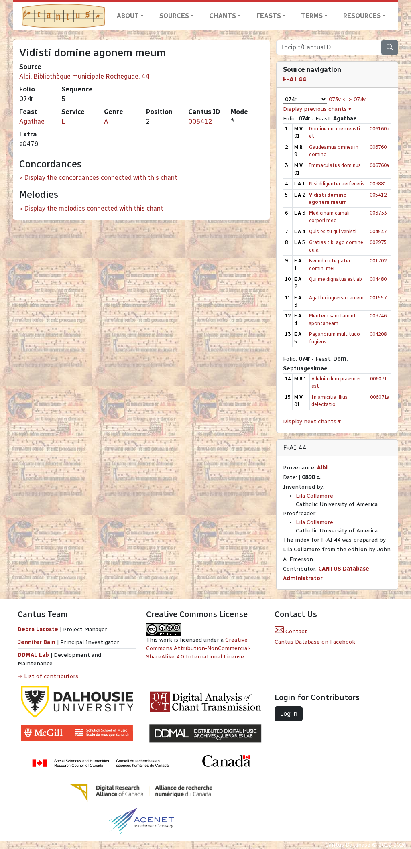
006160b (379, 129)
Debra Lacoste (38, 629)
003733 (378, 213)
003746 (378, 316)
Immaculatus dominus (335, 165)
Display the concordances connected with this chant (100, 177)
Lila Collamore (314, 495)
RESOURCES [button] (362, 16)
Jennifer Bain (37, 642)
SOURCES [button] (174, 16)
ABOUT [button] (128, 16)
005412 (200, 121)
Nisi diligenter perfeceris (336, 184)
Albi (322, 467)
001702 (378, 261)
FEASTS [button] (268, 16)
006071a (379, 397)
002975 (378, 242)
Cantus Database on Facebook (315, 641)
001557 (378, 298)
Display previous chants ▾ (317, 109)
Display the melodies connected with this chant (93, 208)
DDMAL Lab (33, 655)
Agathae (32, 121)
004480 (378, 279)
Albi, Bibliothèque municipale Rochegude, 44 (84, 76)
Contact (295, 631)
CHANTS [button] (222, 16)
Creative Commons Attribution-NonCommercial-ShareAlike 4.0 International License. (198, 648)
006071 (378, 379)
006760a (379, 165)
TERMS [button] (312, 16)
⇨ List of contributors (48, 676)
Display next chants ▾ (312, 421)
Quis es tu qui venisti (332, 231)
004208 (378, 334)
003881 (378, 184)
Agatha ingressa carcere (336, 298)
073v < (337, 99)
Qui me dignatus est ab (335, 279)
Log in (288, 713)
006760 (378, 147)
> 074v (357, 99)
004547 (378, 231)
